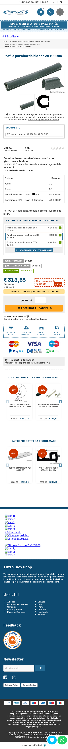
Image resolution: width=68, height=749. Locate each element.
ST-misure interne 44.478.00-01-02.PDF (27, 134)
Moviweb (38, 745)
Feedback (43, 612)
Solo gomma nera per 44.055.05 (20, 469)
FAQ (48, 363)
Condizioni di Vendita (17, 604)
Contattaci (11, 363)
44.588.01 (55, 200)
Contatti (42, 609)
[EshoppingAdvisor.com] (12, 648)
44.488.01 (55, 194)
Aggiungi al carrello (36, 308)
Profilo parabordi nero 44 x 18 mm (48, 469)
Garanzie (12, 607)
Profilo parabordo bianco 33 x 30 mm (48, 405)
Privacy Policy (14, 609)
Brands (41, 602)
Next (61, 402)
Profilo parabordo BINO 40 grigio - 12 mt (20, 405)
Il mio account (29, 2)
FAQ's (41, 607)
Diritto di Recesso (16, 612)
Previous (7, 402)
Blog (45, 2)
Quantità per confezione (17, 266)
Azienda (11, 602)
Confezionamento (13, 261)
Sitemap (42, 614)
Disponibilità (11, 271)
